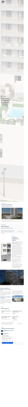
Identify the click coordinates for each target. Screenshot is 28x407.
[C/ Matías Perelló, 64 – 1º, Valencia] (2, 331)
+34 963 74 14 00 (5, 333)
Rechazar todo (10, 341)
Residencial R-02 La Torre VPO (6, 215)
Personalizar (4, 341)
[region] (7, 339)
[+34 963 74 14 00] (2, 334)
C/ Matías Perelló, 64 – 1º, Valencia (8, 330)
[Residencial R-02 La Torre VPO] (21, 216)
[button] (22, 2)
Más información (12, 284)
